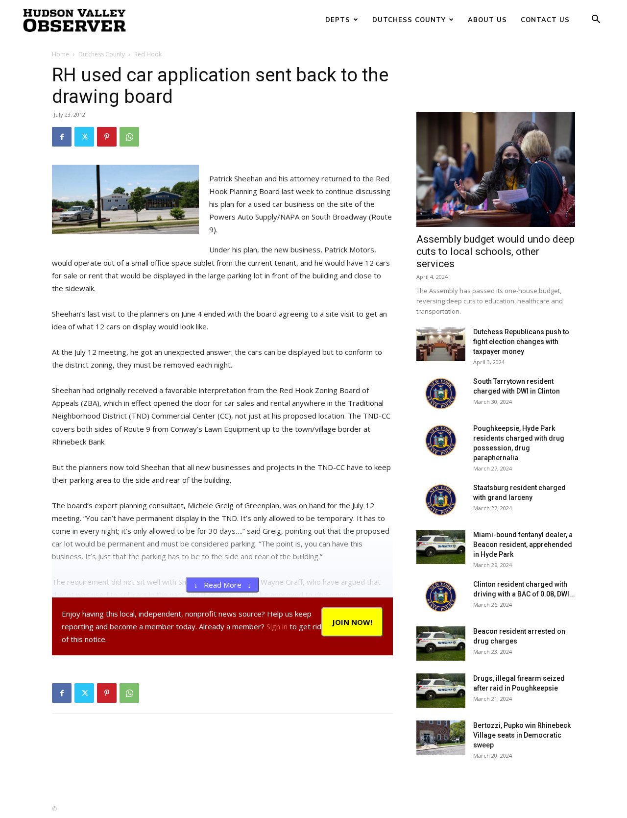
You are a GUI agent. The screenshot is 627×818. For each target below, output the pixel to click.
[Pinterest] (107, 137)
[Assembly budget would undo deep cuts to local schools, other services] (495, 169)
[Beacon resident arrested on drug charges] (440, 643)
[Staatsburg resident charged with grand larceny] (440, 500)
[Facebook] (62, 137)
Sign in (277, 626)
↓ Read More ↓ (222, 585)
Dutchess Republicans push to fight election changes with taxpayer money (521, 341)
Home (60, 54)
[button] (595, 20)
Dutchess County (409, 20)
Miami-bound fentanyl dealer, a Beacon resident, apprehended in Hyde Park (523, 544)
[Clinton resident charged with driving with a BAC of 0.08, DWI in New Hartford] (440, 596)
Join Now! (352, 622)
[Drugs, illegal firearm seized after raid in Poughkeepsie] (440, 690)
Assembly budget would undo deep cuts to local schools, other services (495, 251)
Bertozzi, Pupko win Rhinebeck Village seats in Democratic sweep (522, 735)
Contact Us (545, 20)
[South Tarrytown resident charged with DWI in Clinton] (440, 393)
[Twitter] (84, 137)
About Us (487, 20)
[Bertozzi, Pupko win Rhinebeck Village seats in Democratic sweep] (440, 737)
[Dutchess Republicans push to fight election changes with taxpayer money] (440, 344)
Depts (337, 20)
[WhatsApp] (129, 137)
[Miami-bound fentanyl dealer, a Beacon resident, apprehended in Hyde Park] (440, 547)
